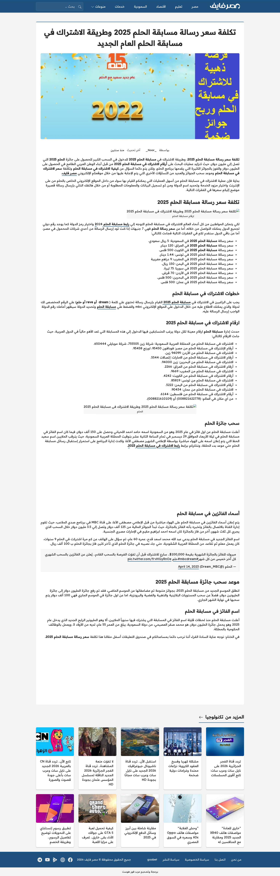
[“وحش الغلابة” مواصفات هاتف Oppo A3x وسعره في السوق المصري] (183, 820)
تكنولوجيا (214, 717)
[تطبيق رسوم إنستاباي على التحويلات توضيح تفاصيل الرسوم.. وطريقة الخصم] (55, 820)
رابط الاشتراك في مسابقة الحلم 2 (154, 445)
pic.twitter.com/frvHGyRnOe (149, 559)
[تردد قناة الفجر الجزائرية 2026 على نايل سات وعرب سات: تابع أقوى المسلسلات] (225, 758)
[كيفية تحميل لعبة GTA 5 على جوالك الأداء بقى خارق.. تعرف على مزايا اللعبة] (97, 820)
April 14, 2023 (188, 566)
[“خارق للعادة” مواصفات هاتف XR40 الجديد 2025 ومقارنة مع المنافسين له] (225, 820)
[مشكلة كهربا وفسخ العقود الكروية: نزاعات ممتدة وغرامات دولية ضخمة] (183, 758)
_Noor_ (151, 150)
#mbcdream (189, 559)
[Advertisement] (140, 477)
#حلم (176, 559)
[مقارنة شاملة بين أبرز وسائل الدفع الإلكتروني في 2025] (140, 820)
